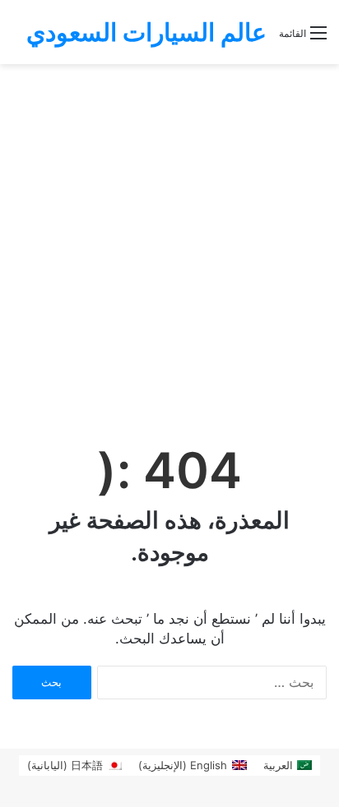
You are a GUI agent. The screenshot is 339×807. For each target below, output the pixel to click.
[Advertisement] (169, 241)
